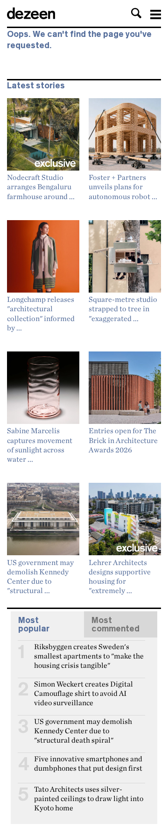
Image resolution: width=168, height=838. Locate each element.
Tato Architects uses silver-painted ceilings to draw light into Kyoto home (88, 793)
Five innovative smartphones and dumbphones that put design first (88, 762)
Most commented (115, 624)
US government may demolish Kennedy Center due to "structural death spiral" (83, 725)
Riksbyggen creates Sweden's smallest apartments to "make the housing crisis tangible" (89, 650)
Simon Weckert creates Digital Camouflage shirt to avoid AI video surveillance (83, 688)
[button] (136, 13)
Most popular (33, 624)
